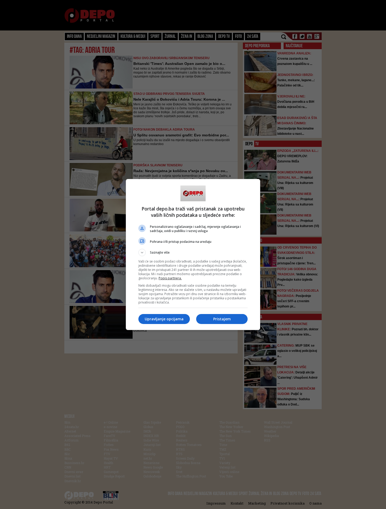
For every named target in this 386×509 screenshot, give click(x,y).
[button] (193, 252)
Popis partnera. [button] (170, 278)
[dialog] (193, 254)
